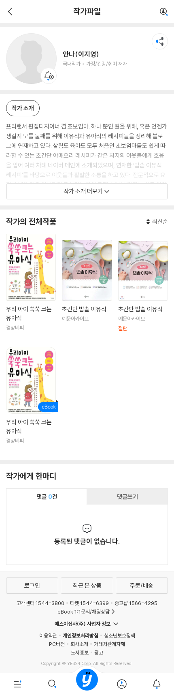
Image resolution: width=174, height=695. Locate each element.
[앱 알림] (156, 684)
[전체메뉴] (17, 684)
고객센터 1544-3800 (40, 603)
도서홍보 (80, 652)
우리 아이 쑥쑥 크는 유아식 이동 (31, 287)
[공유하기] (160, 41)
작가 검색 (164, 12)
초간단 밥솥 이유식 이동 (87, 290)
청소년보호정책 (119, 635)
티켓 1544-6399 (89, 603)
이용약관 (48, 635)
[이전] (9, 11)
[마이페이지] (121, 684)
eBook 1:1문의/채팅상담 (83, 611)
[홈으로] (87, 684)
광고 (98, 652)
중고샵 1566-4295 (136, 603)
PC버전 (57, 644)
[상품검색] (52, 684)
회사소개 (79, 644)
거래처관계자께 (109, 644)
